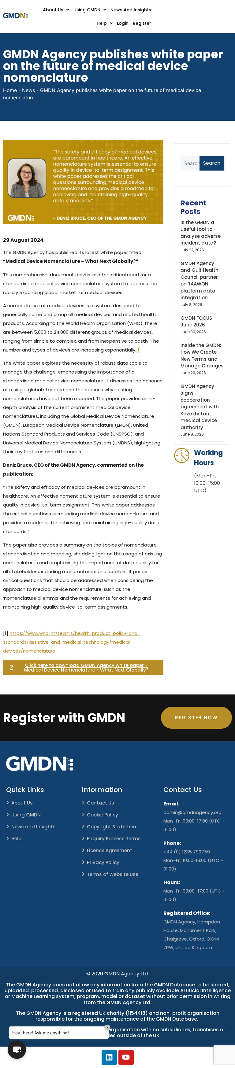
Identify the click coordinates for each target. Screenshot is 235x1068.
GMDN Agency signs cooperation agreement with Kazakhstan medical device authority (200, 407)
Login (123, 23)
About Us (53, 10)
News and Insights (33, 826)
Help (102, 23)
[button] (56, 10)
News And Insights (130, 10)
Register (142, 23)
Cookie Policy (102, 815)
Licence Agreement (109, 850)
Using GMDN (86, 10)
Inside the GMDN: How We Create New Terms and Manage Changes (202, 355)
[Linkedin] (109, 1057)
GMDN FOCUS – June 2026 (198, 321)
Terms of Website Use (112, 874)
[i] (138, 350)
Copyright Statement (112, 826)
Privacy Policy (103, 862)
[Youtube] (126, 1057)
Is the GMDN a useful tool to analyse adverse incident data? (201, 232)
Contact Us (100, 803)
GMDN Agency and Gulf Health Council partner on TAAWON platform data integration (199, 280)
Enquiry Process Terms (114, 838)
